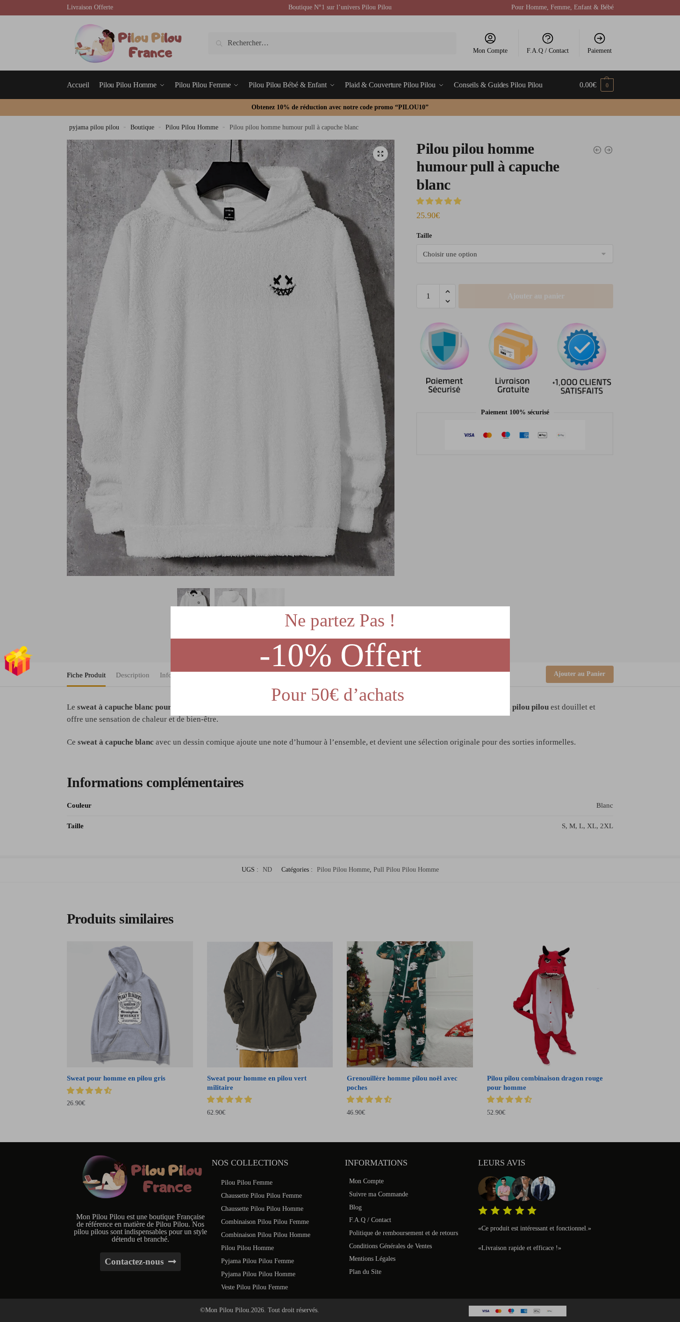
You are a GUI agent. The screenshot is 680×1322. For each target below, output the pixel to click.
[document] (340, 661)
